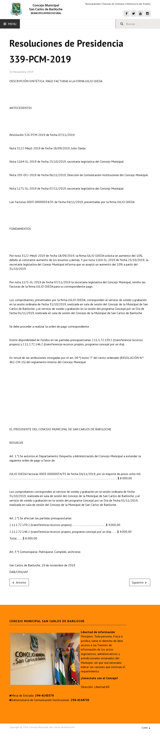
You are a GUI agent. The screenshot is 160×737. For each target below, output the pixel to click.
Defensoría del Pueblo (138, 3)
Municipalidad (92, 3)
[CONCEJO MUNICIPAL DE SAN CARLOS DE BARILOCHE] (37, 9)
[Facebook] (126, 13)
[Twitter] (133, 13)
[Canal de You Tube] (140, 13)
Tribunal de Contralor (113, 3)
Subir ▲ (146, 727)
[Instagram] (147, 13)
